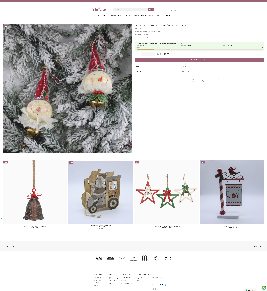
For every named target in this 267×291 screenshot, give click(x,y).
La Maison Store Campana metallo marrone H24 (35, 226)
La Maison (183, 66)
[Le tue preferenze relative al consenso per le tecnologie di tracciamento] (1, 218)
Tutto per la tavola (113, 280)
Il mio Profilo (139, 277)
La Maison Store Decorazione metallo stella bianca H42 (166, 226)
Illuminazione (112, 283)
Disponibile (184, 69)
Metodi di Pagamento (127, 283)
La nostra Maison (126, 277)
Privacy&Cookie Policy (141, 281)
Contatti (124, 280)
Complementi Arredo (113, 278)
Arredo (110, 277)
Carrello (137, 278)
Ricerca (151, 9)
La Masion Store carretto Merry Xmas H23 (101, 225)
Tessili (110, 281)
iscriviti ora (152, 281)
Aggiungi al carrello (199, 60)
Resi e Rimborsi (126, 281)
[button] (143, 54)
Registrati (138, 280)
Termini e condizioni (127, 278)
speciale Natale (185, 71)
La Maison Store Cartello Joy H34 (232, 226)
